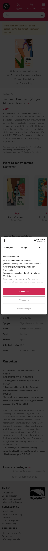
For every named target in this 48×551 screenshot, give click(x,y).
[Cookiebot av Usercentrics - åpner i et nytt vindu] (34, 240)
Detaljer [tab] (24, 247)
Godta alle (24, 291)
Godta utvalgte (24, 308)
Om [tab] (39, 247)
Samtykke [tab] (8, 247)
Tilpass (22, 300)
